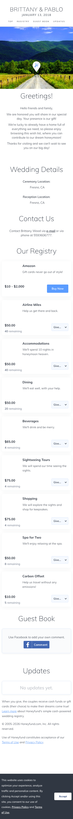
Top (10, 21)
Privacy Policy (34, 742)
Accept (63, 796)
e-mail (50, 231)
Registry (23, 21)
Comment (41, 645)
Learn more (9, 711)
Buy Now (58, 288)
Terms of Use (10, 742)
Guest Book (41, 21)
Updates (59, 21)
